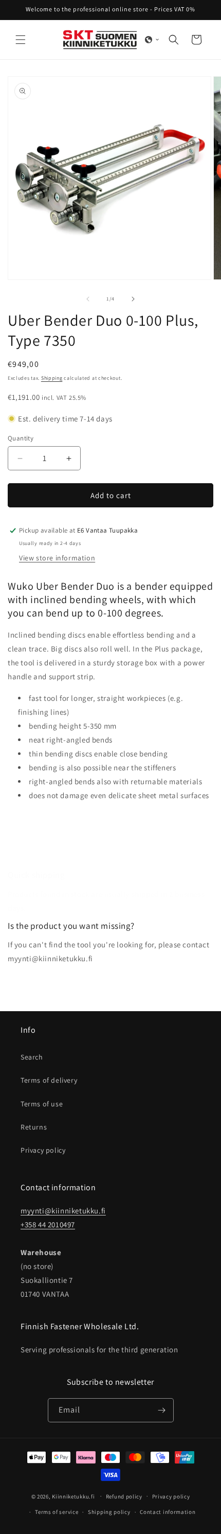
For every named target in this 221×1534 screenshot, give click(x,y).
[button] (20, 39)
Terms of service (56, 1511)
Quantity (20, 438)
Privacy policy (43, 1150)
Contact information (167, 1511)
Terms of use (42, 1103)
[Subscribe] (162, 1410)
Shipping (52, 378)
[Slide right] (133, 299)
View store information (57, 557)
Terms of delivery (49, 1080)
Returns (34, 1127)
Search (32, 1057)
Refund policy (124, 1496)
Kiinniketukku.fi (73, 1496)
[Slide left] (88, 299)
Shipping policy (109, 1511)
